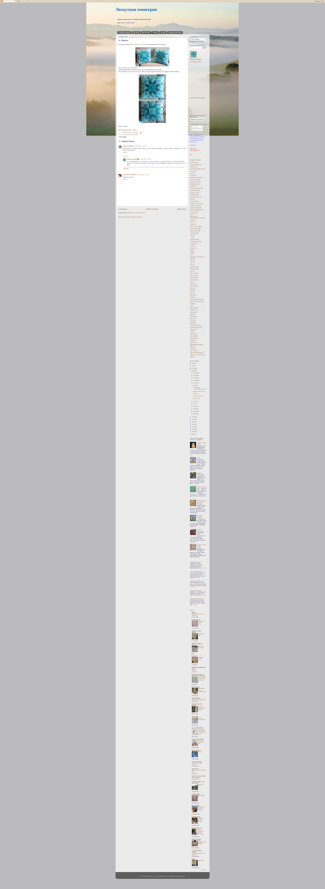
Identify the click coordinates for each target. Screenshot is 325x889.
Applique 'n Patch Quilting (196, 631)
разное (191, 214)
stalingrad (192, 329)
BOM (191, 252)
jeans (191, 288)
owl (191, 305)
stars (191, 331)
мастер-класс (193, 192)
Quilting (194, 612)
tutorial (191, 348)
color (191, 262)
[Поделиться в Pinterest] (126, 137)
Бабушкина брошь (194, 164)
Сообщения (195, 127)
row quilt (192, 321)
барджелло (192, 166)
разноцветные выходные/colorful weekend (197, 217)
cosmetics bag (193, 267)
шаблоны (192, 248)
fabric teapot (193, 275)
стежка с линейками (195, 226)
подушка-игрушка (194, 205)
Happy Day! (201, 860)
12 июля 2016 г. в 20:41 (143, 174)
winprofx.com (193, 571)
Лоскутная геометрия (136, 9)
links (191, 292)
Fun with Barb (195, 805)
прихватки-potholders (195, 210)
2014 (193, 419)
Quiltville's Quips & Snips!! (197, 644)
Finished (194, 670)
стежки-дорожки (194, 228)
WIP (191, 357)
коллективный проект (195, 188)
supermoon (192, 334)
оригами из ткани (194, 197)
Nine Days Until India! (201, 647)
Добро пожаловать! (197, 828)
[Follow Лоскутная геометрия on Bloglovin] (197, 120)
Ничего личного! (196, 777)
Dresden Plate (193, 269)
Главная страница (124, 32)
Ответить (125, 152)
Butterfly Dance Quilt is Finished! (197, 763)
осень (191, 199)
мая (194, 404)
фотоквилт (192, 244)
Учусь (198, 458)
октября (195, 378)
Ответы (126, 156)
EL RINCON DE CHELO (129, 175)
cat (190, 254)
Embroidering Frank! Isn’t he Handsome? (198, 854)
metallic (192, 297)
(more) (204, 568)
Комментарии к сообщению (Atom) (136, 212)
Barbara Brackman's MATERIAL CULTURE (198, 675)
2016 (193, 371)
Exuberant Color (196, 620)
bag (191, 250)
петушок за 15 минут (195, 203)
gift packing (193, 280)
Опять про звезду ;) (198, 396)
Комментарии (195, 130)
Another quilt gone (201, 634)
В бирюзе (195, 393)
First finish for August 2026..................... (202, 623)
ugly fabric (192, 350)
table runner (193, 336)
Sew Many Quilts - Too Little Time (198, 782)
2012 (193, 424)
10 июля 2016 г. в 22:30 (140, 146)
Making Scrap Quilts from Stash (199, 668)
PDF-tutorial (135, 134)
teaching (192, 342)
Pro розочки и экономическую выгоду (199, 388)
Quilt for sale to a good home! (199, 699)
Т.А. (191, 237)
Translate (201, 41)
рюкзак (192, 224)
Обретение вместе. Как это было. (202, 501)
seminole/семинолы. (195, 327)
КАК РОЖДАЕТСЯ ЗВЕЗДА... (202, 842)
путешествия (193, 212)
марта (195, 409)
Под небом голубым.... (200, 516)
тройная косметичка (195, 241)
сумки (191, 235)
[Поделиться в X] (122, 137)
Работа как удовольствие (198, 776)
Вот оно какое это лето (199, 391)
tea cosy (192, 340)
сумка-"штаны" (194, 231)
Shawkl (194, 859)
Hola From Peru (200, 785)
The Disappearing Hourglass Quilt (197, 345)
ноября (195, 375)
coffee (191, 260)
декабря (195, 373)
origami (192, 303)
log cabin (192, 295)
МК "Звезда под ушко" (137, 44)
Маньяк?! (199, 529)
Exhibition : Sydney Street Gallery (201, 708)
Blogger (183, 876)
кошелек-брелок (194, 190)
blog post (199, 562)
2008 (193, 434)
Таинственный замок (174, 32)
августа (195, 383)
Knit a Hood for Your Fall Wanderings (198, 614)
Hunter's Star (193, 286)
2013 (193, 422)
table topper (193, 338)
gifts (191, 282)
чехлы (191, 246)
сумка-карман (193, 233)
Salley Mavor (195, 769)
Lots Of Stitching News (201, 718)
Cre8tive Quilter (196, 794)
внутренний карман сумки (197, 169)
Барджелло (200, 473)
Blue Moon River (196, 750)
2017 (193, 368)
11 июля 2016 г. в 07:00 (145, 159)
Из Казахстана (196, 398)
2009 (193, 431)
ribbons (192, 318)
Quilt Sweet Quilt (196, 839)
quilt (191, 314)
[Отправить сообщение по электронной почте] (140, 132)
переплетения (193, 201)
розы (191, 222)
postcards (192, 312)
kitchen (191, 290)
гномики (192, 175)
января (195, 413)
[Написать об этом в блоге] (121, 137)
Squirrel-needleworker (128, 146)
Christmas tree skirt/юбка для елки (197, 257)
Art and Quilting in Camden (197, 851)
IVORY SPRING (196, 698)
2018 (193, 366)
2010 (193, 429)
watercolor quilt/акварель (196, 352)
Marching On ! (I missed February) (201, 808)
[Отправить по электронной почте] (119, 137)
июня (194, 401)
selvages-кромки (194, 325)
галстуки (192, 171)
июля (194, 385)
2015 (193, 417)
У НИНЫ (194, 656)
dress (191, 271)
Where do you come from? (196, 354)
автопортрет (193, 162)
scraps (191, 323)
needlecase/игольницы (195, 299)
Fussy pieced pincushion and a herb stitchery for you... (201, 731)
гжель (191, 173)
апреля (195, 406)
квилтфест (192, 186)
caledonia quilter (196, 817)
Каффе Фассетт (194, 184)
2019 (193, 363)
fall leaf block (193, 277)
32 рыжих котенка (201, 487)
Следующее (122, 209)
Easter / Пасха (193, 273)
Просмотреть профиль (195, 61)
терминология (193, 239)
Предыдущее (181, 209)
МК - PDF (136, 32)
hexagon (192, 284)
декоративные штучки (195, 177)
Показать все (204, 869)
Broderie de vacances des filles (201, 742)
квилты (155, 32)
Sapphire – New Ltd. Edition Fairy (198, 770)
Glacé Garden (201, 795)
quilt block (192, 316)
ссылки (163, 32)
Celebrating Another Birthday (201, 819)
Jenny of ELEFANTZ (197, 728)
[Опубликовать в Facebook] (124, 137)
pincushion (192, 310)
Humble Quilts (195, 687)
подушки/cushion (194, 208)
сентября (195, 380)
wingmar (172, 876)
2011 (193, 426)
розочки (192, 220)
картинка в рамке (194, 182)
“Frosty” (200, 751)
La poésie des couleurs (197, 739)
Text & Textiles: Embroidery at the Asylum (202, 678)
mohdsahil (192, 562)
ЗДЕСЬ (135, 130)
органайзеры (193, 195)
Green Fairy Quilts (197, 761)
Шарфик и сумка (201, 658)
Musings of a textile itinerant (197, 704)
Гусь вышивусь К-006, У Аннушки (200, 832)
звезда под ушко (127, 134)
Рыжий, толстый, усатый (201, 443)
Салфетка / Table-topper (201, 545)
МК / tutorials (146, 32)
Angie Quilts (195, 716)
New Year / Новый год (195, 301)
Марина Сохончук (132, 159)
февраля (195, 411)
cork (191, 264)
